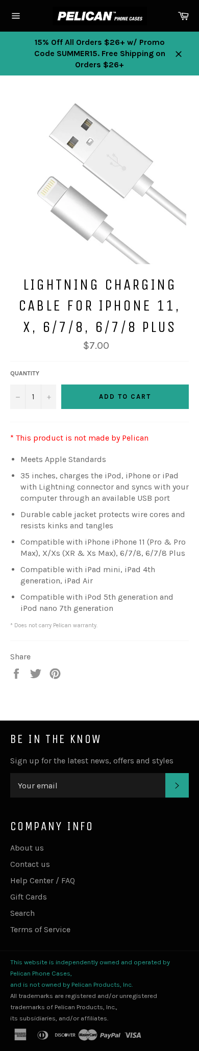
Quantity (24, 373)
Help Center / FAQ (42, 880)
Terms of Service (40, 929)
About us (27, 848)
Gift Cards (28, 897)
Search (22, 913)
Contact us (30, 864)
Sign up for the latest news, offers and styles (91, 760)
